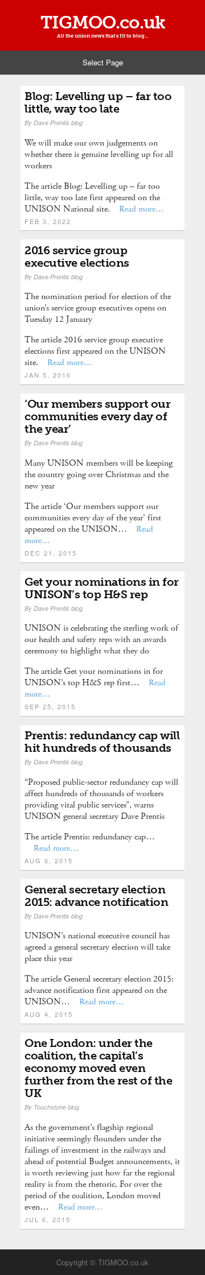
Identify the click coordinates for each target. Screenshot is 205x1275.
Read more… (141, 209)
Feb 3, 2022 (47, 221)
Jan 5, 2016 (47, 374)
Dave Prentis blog (58, 122)
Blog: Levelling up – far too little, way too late (97, 102)
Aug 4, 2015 (48, 1014)
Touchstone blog (56, 1107)
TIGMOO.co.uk (102, 22)
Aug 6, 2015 (48, 860)
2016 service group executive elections (76, 256)
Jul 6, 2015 (47, 1219)
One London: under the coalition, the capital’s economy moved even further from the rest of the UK (98, 1068)
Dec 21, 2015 (50, 552)
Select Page (103, 62)
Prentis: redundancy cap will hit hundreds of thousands (101, 741)
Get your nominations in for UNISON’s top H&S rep (101, 588)
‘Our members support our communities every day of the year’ (97, 416)
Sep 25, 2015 (50, 706)
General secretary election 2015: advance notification (96, 896)
